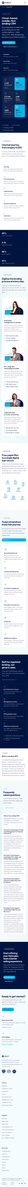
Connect (4, 1094)
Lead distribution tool (7, 1127)
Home (3, 7)
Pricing (3, 1165)
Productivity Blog (6, 1151)
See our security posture (8, 679)
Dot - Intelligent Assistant (8, 1138)
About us (4, 1167)
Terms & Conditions (4, 1183)
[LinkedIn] (22, 1183)
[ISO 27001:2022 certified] (4, 1071)
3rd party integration (7, 1132)
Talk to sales (7, 1009)
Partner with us (5, 1159)
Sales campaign (6, 1135)
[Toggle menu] (24, 2)
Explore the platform (7, 1044)
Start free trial (8, 981)
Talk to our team (9, 808)
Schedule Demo (6, 1156)
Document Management (8, 1129)
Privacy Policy (12, 1183)
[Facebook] (19, 1183)
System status (5, 1170)
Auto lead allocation (6, 1097)
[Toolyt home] (6, 2)
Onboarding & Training (7, 1105)
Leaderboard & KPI (6, 1102)
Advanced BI (5, 1124)
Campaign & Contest (7, 1088)
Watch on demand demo (9, 46)
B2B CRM (4, 1118)
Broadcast (4, 1086)
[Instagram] (25, 1183)
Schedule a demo (8, 42)
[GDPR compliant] (14, 1071)
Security (4, 1162)
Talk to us (5, 540)
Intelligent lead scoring (7, 1099)
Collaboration (5, 1091)
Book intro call (8, 977)
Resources (4, 1154)
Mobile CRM (5, 1121)
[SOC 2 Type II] (9, 1071)
